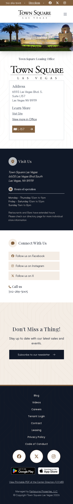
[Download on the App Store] (50, 470)
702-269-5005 (13, 3)
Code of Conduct (36, 444)
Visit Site (17, 113)
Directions (34, 2)
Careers (36, 409)
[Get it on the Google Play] (23, 470)
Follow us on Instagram (29, 266)
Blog (36, 395)
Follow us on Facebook (29, 256)
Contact (36, 423)
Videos (36, 402)
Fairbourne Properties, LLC (43, 491)
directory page (34, 216)
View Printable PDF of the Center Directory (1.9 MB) (36, 481)
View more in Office (24, 119)
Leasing (36, 430)
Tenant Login (36, 416)
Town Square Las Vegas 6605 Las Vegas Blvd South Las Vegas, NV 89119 (26, 176)
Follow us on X (24, 276)
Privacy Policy (36, 437)
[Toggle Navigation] (65, 14)
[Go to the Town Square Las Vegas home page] (34, 14)
